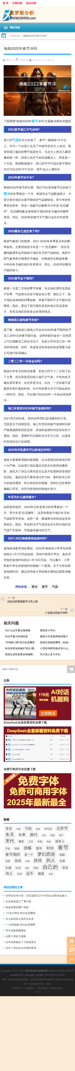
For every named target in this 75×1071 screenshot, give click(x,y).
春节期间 (12, 854)
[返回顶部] (71, 959)
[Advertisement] (37, 1033)
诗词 (19, 873)
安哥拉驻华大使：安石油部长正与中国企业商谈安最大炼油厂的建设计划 (38, 895)
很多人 (60, 841)
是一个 (28, 854)
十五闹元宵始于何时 (56, 612)
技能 (17, 848)
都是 (41, 873)
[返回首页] (71, 941)
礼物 (8, 867)
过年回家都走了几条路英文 (21, 942)
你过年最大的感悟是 (16, 636)
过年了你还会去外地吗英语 (21, 948)
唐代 (34, 834)
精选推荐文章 (16, 974)
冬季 (22, 834)
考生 (27, 867)
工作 (30, 841)
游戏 (18, 860)
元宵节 (62, 828)
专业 (8, 828)
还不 (29, 873)
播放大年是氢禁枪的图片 (54, 636)
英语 (65, 867)
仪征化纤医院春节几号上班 (22, 601)
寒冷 (7, 193)
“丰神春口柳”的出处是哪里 (20, 642)
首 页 (6, 3)
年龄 (49, 841)
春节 (34, 121)
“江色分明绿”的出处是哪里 (20, 913)
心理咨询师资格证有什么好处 (56, 648)
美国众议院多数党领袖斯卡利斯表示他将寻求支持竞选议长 (22, 654)
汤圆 (62, 854)
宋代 (9, 840)
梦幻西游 (46, 854)
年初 (40, 841)
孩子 (61, 835)
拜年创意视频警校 (16, 930)
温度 (7, 861)
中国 (18, 828)
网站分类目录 (66, 970)
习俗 (28, 828)
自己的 (50, 866)
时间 (50, 847)
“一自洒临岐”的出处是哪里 (20, 924)
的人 (50, 860)
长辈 (51, 874)
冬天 (9, 834)
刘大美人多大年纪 (50, 654)
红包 (18, 867)
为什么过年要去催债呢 (17, 630)
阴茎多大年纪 (47, 630)
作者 (38, 828)
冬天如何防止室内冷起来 (20, 918)
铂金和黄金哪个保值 (17, 907)
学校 (52, 835)
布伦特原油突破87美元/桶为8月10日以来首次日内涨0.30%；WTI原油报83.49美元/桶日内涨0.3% (22, 648)
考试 (35, 867)
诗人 (9, 873)
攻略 (28, 847)
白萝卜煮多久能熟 (16, 936)
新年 (39, 848)
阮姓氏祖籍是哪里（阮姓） (55, 642)
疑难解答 (39, 974)
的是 (62, 861)
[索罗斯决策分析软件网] (37, 14)
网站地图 (29, 974)
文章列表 (17, 3)
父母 (27, 861)
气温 (15, 139)
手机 (7, 848)
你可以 (48, 828)
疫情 (38, 860)
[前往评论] (71, 950)
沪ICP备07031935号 (55, 974)
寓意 (21, 841)
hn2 (13, 60)
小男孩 (37, 991)
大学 (44, 835)
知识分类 (31, 3)
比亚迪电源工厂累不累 (18, 901)
